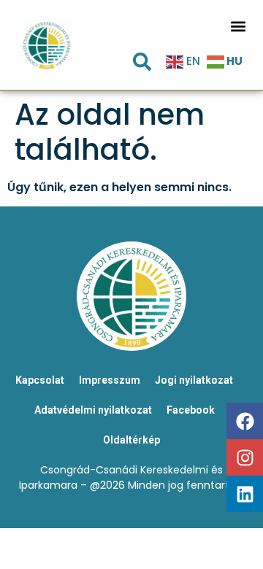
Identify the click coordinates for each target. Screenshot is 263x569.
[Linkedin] (244, 494)
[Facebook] (244, 421)
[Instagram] (244, 457)
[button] (238, 26)
